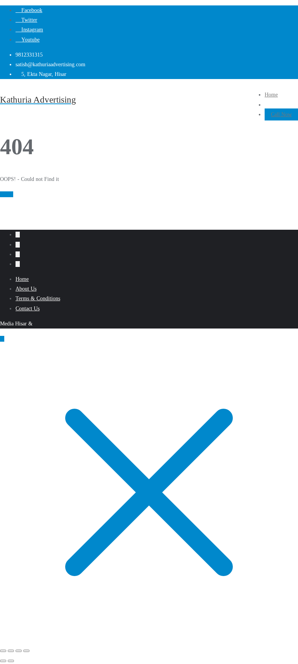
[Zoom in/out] (3, 651)
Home (6, 194)
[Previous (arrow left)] (3, 661)
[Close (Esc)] (26, 651)
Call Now (281, 114)
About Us (26, 289)
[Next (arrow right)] (11, 661)
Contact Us (28, 308)
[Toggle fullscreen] (11, 651)
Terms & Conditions (38, 298)
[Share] (19, 651)
